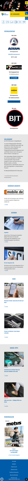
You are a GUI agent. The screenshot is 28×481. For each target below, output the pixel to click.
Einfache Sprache (14, 472)
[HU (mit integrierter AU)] (14, 253)
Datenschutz (14, 469)
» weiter (6, 204)
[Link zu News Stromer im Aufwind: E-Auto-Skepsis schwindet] (14, 320)
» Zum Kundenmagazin (14, 455)
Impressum (14, 466)
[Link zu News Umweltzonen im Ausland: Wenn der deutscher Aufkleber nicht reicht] (14, 359)
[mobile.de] (14, 192)
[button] (1, 5)
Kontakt (14, 461)
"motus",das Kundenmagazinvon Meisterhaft (14, 450)
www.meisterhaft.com (14, 479)
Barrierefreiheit (14, 475)
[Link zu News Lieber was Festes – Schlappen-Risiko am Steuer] (14, 389)
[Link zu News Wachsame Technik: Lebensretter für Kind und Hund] (14, 290)
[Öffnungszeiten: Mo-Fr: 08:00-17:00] (26, 18)
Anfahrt (14, 464)
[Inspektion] (14, 223)
